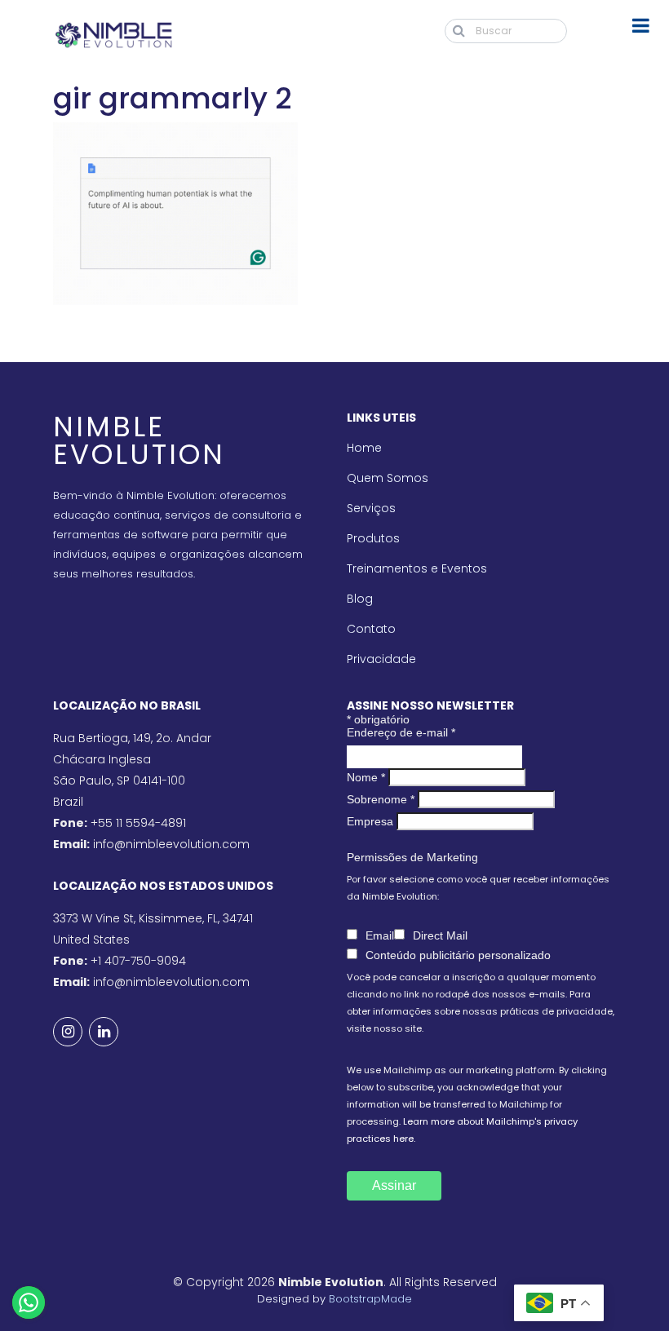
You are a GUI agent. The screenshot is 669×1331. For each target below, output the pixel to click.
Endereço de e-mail (401, 732)
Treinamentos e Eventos (417, 568)
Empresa (370, 821)
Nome (366, 777)
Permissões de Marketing (412, 857)
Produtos (373, 538)
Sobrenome (380, 799)
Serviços (371, 508)
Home (364, 448)
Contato (371, 629)
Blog (360, 598)
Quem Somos (387, 478)
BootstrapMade (370, 1299)
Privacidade (381, 659)
